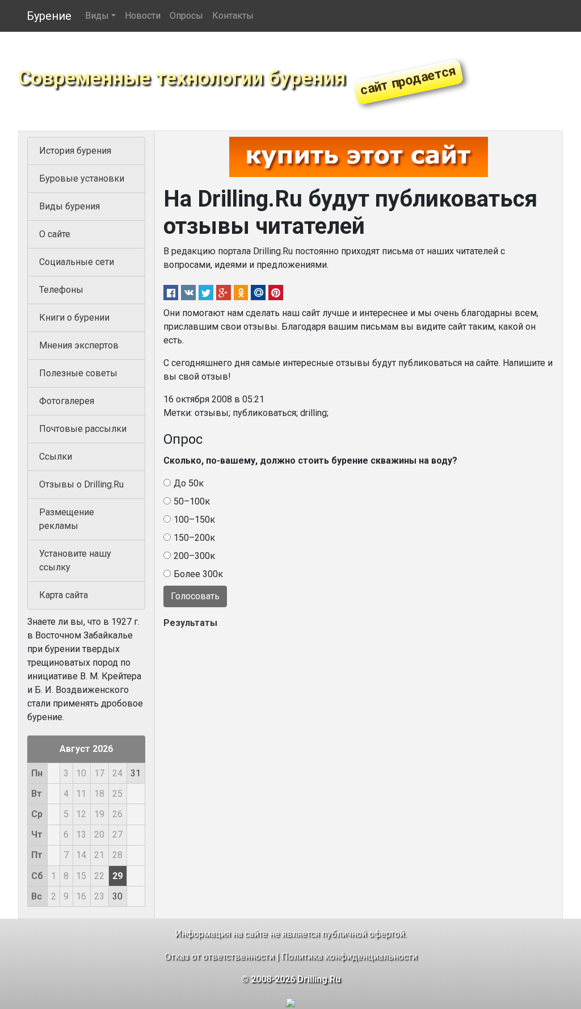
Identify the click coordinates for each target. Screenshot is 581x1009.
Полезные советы (78, 373)
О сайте (54, 234)
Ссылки (55, 456)
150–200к (194, 537)
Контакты (233, 15)
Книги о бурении (74, 317)
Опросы (186, 15)
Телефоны (61, 289)
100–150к (194, 519)
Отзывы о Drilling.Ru (81, 484)
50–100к (192, 501)
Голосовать (195, 596)
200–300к (194, 555)
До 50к (189, 483)
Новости (143, 15)
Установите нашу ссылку (75, 560)
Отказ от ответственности (219, 956)
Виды (97, 15)
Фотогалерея (66, 401)
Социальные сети (76, 262)
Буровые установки (81, 178)
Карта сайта (63, 595)
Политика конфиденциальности (349, 956)
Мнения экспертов (79, 345)
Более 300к (198, 574)
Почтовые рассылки (83, 428)
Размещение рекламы (66, 519)
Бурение (49, 16)
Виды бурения (69, 206)
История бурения (75, 150)
